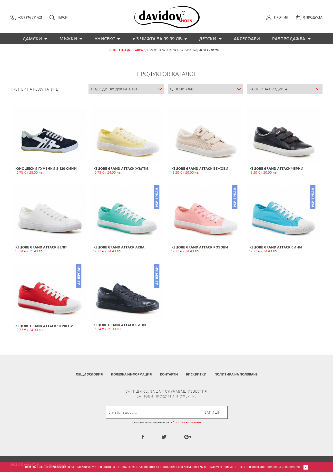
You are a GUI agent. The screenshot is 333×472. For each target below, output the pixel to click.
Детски (207, 39)
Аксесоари (247, 39)
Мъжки (68, 39)
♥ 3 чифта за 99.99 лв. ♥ (159, 39)
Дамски (32, 39)
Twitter (164, 437)
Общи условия (89, 374)
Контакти (169, 374)
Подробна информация (283, 466)
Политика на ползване (236, 374)
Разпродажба (288, 39)
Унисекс (105, 39)
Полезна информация (131, 374)
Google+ (187, 437)
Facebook (143, 437)
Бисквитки (196, 374)
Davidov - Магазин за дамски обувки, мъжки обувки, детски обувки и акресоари (167, 17)
